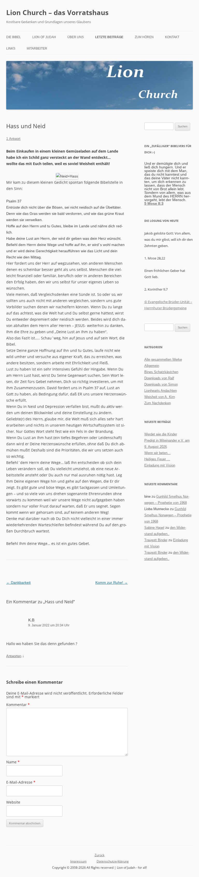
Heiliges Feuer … (157, 459)
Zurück (99, 855)
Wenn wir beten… (157, 453)
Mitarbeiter (37, 48)
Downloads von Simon (161, 384)
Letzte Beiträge (109, 37)
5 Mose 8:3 (154, 203)
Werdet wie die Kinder (160, 434)
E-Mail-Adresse (20, 782)
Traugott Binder (155, 540)
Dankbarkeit (18, 582)
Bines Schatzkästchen (161, 372)
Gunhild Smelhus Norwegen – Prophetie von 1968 (167, 515)
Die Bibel (13, 37)
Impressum (78, 861)
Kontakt (172, 37)
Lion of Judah (44, 37)
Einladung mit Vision (159, 465)
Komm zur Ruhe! (111, 582)
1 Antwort (13, 139)
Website (13, 802)
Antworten (13, 656)
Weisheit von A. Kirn (159, 397)
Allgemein (151, 366)
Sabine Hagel (154, 528)
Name (13, 761)
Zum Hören (144, 37)
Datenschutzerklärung (113, 861)
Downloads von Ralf (159, 378)
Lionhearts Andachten (160, 391)
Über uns (75, 37)
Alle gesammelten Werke (163, 359)
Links (10, 48)
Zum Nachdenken (157, 403)
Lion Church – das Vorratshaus (57, 12)
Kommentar (18, 704)
